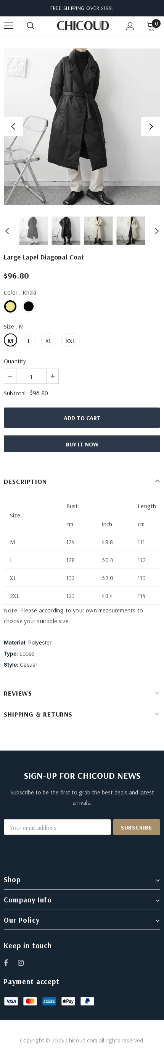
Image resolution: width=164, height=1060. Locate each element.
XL (48, 341)
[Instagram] (25, 963)
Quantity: (16, 361)
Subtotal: (15, 393)
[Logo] (83, 25)
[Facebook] (11, 963)
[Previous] (13, 126)
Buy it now (82, 444)
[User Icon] (130, 26)
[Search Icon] (38, 26)
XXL (71, 341)
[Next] (150, 126)
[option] (82, 126)
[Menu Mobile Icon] (8, 26)
